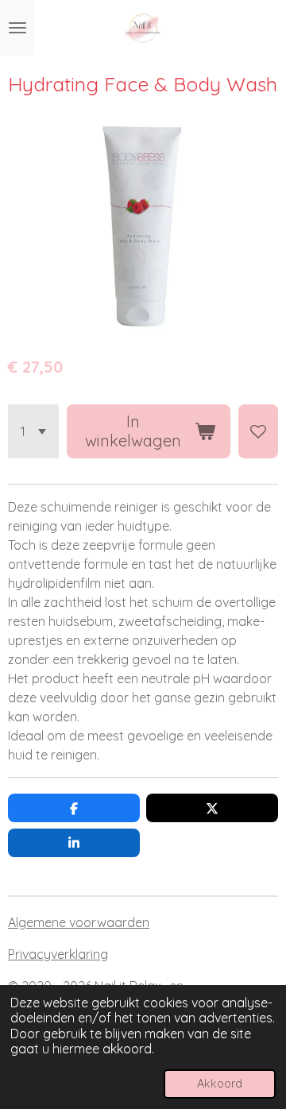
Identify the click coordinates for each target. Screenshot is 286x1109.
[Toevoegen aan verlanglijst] (258, 431)
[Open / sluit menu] (17, 28)
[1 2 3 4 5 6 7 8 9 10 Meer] (33, 431)
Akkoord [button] (219, 1083)
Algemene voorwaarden (78, 922)
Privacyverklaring (58, 954)
